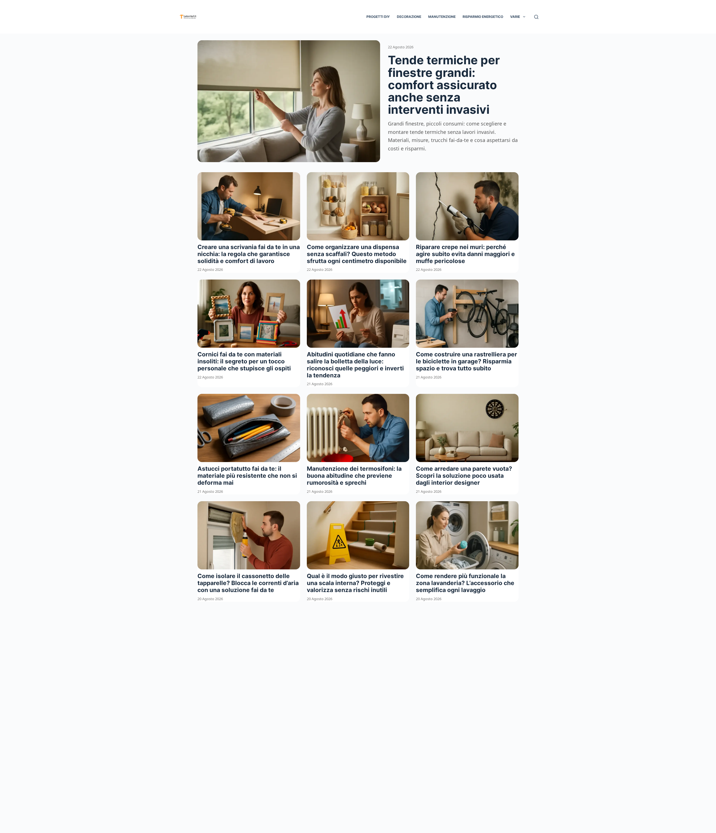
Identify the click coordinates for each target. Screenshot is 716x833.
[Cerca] (536, 17)
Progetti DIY (378, 17)
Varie (515, 17)
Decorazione (409, 17)
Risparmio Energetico (483, 17)
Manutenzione (442, 17)
